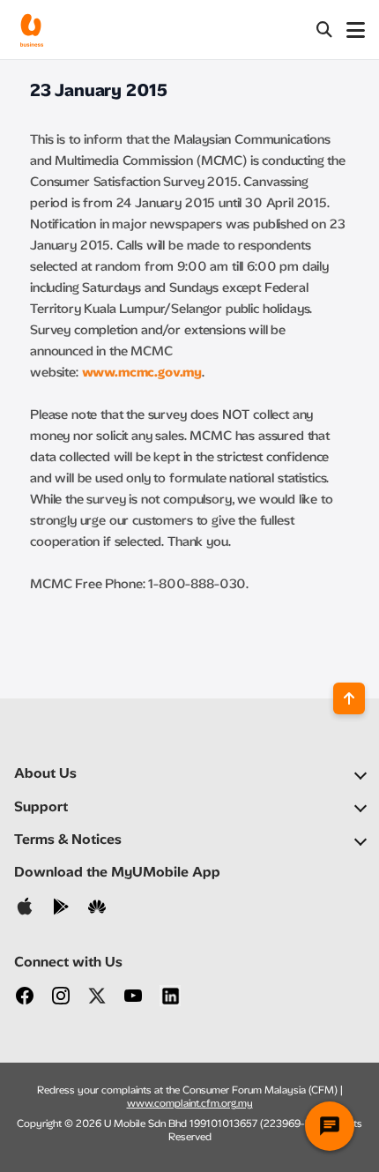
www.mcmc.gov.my (142, 372)
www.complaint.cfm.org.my (190, 1103)
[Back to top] (349, 698)
